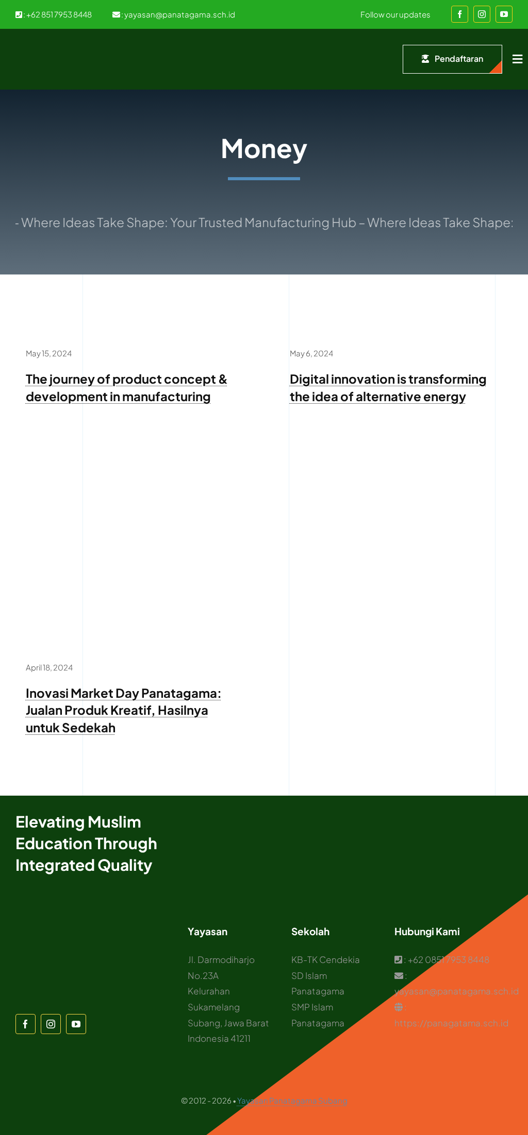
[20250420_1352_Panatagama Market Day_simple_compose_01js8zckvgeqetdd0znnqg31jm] (132, 457)
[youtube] (504, 14)
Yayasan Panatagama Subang (292, 1100)
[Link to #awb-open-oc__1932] (517, 59)
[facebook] (459, 14)
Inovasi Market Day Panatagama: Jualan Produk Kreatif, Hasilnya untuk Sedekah (124, 710)
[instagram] (481, 14)
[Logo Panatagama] (36, 44)
